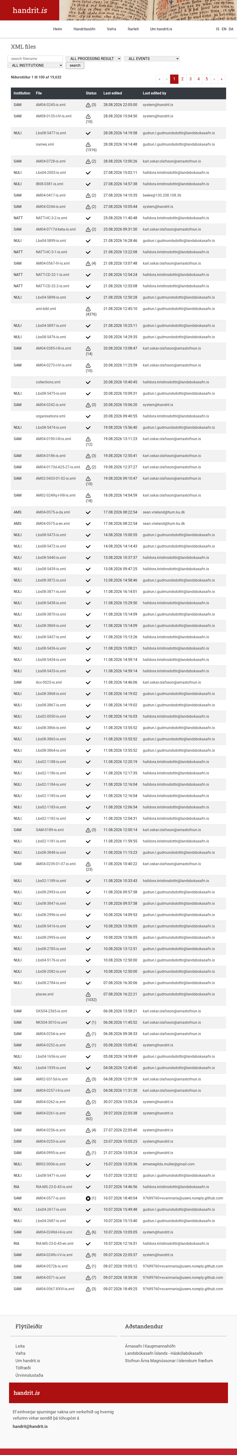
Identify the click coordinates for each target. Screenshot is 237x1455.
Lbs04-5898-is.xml (51, 297)
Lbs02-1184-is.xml (51, 784)
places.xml (44, 994)
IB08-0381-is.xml (49, 184)
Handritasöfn (84, 29)
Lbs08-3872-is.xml (51, 580)
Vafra (111, 29)
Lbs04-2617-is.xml (51, 1209)
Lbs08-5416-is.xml (51, 926)
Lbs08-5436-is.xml (51, 648)
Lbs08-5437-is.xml (51, 637)
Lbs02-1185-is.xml (51, 796)
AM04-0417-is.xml (50, 195)
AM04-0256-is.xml (50, 1130)
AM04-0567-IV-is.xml (53, 263)
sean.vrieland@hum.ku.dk (164, 512)
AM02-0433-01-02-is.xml (56, 478)
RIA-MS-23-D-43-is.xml (54, 1187)
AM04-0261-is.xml (50, 1113)
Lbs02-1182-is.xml (51, 818)
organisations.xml (50, 416)
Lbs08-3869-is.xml (51, 625)
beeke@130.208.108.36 (162, 195)
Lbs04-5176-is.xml (51, 960)
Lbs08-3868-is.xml (51, 694)
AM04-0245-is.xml (50, 105)
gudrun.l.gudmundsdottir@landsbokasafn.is (179, 133)
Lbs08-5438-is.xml (51, 603)
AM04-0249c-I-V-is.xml (54, 1255)
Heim (57, 29)
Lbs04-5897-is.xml (51, 325)
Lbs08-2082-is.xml (51, 971)
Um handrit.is (161, 29)
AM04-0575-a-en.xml (53, 523)
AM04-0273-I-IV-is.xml (54, 365)
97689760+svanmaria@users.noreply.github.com (183, 1198)
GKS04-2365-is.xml (51, 1011)
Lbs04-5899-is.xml (51, 240)
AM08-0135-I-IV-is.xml (54, 116)
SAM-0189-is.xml (50, 830)
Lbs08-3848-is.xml (51, 852)
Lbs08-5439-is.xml (51, 569)
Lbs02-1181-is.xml (51, 841)
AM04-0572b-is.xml (52, 1266)
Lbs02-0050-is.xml (51, 716)
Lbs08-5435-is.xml (51, 671)
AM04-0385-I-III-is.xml (53, 348)
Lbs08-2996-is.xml (51, 915)
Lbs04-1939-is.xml (51, 1068)
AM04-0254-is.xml (50, 1034)
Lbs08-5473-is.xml (51, 535)
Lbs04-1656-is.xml (51, 1056)
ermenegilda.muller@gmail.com (169, 1164)
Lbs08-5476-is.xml (51, 337)
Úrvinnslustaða (29, 1375)
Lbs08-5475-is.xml (51, 393)
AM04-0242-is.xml (50, 405)
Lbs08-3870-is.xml (51, 614)
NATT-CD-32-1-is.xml (52, 274)
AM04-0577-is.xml (50, 1198)
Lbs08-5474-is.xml (51, 427)
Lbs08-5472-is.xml (51, 546)
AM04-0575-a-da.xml (53, 512)
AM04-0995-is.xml (50, 1153)
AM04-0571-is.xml (50, 1277)
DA (231, 29)
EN (224, 29)
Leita (20, 1346)
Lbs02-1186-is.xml (51, 773)
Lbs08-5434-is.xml (51, 659)
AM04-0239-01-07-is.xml (56, 864)
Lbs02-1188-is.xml (51, 762)
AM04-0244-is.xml (50, 206)
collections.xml (48, 382)
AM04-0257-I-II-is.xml (53, 1090)
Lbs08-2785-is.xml (51, 949)
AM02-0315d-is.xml (52, 1079)
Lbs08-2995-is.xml (51, 937)
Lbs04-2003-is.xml (51, 172)
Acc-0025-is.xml (49, 682)
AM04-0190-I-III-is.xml (53, 439)
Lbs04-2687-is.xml (51, 1221)
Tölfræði (23, 1367)
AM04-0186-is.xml (50, 456)
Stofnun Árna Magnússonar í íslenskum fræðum (169, 1360)
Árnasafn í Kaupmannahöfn (150, 1346)
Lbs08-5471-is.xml (51, 1175)
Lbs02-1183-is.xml (51, 807)
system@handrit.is (158, 105)
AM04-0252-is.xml (50, 1045)
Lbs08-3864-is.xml (51, 750)
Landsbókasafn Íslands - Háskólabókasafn (164, 1353)
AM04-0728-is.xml (50, 161)
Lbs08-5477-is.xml (51, 133)
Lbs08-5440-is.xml (51, 557)
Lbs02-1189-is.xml (51, 881)
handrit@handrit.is (30, 1426)
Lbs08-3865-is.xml (51, 739)
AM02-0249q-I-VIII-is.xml (55, 495)
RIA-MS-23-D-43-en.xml (54, 1243)
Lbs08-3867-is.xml (51, 705)
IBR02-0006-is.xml (50, 1164)
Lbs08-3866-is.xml (51, 728)
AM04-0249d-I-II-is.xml (54, 1232)
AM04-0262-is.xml (50, 1102)
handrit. (30, 10)
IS (217, 29)
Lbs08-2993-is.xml (51, 892)
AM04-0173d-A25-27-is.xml (58, 467)
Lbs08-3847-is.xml (51, 903)
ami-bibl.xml (46, 309)
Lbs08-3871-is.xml (51, 591)
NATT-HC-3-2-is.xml (51, 218)
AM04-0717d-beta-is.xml (56, 229)
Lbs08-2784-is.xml (51, 983)
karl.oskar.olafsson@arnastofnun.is (172, 161)
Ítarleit (133, 29)
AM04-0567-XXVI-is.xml (55, 1289)
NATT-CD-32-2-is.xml (52, 286)
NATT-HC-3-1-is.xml (51, 252)
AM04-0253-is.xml (50, 1141)
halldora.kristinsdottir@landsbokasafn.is (176, 172)
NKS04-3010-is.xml (51, 1022)
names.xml (45, 144)
